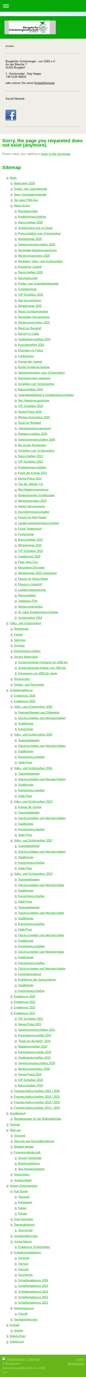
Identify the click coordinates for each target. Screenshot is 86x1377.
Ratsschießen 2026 (30, 222)
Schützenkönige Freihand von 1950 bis (43, 662)
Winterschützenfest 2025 (34, 322)
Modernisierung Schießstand (36, 495)
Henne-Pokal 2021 (29, 1024)
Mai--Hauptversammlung (33, 400)
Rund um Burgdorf (29, 328)
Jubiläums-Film (27, 601)
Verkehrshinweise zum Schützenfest (41, 372)
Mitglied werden (24, 1146)
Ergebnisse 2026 (24, 695)
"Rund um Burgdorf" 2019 (34, 1041)
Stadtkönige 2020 (29, 556)
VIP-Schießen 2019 (30, 1080)
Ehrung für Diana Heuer (33, 578)
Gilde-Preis (25, 762)
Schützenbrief (23, 1180)
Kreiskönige (25, 729)
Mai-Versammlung (29, 300)
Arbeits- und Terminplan (29, 684)
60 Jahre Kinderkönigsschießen (38, 612)
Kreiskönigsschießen (27, 651)
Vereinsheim (22, 1174)
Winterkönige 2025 (30, 306)
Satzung (23, 1269)
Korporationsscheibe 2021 (34, 1035)
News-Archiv (22, 205)
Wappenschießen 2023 (32, 434)
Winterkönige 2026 (30, 239)
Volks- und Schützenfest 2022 (33, 840)
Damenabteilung (24, 1224)
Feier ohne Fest (28, 562)
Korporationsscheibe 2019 (34, 1052)
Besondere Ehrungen (31, 567)
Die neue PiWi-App (26, 200)
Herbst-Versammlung (31, 506)
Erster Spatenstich (30, 528)
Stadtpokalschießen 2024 (34, 339)
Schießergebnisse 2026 (33, 1280)
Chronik (23, 1313)
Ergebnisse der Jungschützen (37, 979)
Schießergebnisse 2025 (33, 1286)
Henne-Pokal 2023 (29, 478)
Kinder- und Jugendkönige (30, 188)
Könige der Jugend (30, 361)
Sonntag (19, 645)
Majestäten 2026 (24, 183)
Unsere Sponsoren (30, 1158)
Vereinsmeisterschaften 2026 (36, 244)
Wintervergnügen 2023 (32, 500)
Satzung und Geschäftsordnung (34, 1141)
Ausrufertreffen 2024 (31, 344)
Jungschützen (23, 1241)
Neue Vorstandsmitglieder (30, 194)
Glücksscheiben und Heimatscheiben (41, 718)
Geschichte (25, 1230)
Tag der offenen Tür (30, 484)
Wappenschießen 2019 (32, 1046)
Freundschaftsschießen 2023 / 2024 (37, 1102)
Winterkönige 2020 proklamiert (37, 573)
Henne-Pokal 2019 (29, 1074)
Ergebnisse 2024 (24, 996)
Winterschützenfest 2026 (34, 255)
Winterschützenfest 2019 (34, 1069)
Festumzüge (26, 534)
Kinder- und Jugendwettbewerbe (38, 283)
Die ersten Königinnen (32, 445)
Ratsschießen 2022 (30, 539)
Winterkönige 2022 (30, 545)
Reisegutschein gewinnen (34, 378)
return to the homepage (55, 154)
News (13, 177)
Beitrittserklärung (29, 1163)
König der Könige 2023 (32, 473)
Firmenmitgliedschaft (27, 1152)
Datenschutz (18, 1336)
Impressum (17, 1341)
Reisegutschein (28, 211)
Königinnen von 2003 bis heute (37, 673)
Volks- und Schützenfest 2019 (33, 873)
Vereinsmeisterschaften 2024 (36, 439)
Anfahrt (18, 1330)
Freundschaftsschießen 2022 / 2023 (37, 1107)
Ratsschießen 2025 (30, 272)
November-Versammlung (33, 317)
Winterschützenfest (30, 606)
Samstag (19, 640)
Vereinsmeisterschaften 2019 (36, 1063)
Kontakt (15, 1325)
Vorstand (19, 1135)
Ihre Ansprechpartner (31, 1169)
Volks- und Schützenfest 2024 (33, 768)
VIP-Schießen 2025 (30, 294)
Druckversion (16, 1359)
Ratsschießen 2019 (30, 1085)
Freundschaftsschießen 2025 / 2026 (37, 1091)
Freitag (18, 634)
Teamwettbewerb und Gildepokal (38, 712)
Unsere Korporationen (23, 1185)
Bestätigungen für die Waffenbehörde (37, 1118)
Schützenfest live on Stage (35, 228)
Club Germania (23, 1219)
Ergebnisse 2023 (24, 1002)
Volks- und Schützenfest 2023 (33, 801)
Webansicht (75, 1363)
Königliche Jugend (29, 266)
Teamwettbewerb (28, 740)
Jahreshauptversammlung (34, 428)
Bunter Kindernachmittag (34, 367)
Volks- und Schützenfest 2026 (33, 706)
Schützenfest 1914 (30, 617)
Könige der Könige (29, 807)
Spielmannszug (24, 1308)
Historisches (22, 679)
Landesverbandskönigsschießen (38, 523)
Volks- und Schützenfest (25, 623)
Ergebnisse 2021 (24, 1013)
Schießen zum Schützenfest (36, 384)
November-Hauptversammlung (37, 250)
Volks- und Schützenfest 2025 (33, 734)
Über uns (15, 1130)
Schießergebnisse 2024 (33, 1291)
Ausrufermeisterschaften (33, 512)
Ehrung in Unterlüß (30, 584)
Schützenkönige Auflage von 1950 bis (42, 667)
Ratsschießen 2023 (30, 456)
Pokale (22, 1213)
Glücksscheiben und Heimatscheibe (41, 885)
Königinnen (25, 1202)
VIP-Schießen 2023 (30, 461)
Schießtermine (27, 289)
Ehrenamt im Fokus (30, 350)
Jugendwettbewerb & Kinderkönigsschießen (46, 395)
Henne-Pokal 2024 (29, 411)
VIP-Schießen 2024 (30, 406)
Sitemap (33, 1359)
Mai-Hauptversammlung (33, 489)
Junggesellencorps (26, 1236)
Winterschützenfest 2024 (34, 417)
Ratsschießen (27, 595)
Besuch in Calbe (28, 333)
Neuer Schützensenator (33, 311)
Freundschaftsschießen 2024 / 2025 (37, 1096)
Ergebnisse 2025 (24, 701)
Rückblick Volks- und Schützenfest (40, 261)
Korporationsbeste (29, 974)
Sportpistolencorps (26, 1319)
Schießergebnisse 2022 (33, 1302)
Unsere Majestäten (26, 656)
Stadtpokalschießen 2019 (34, 1057)
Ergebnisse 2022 (24, 1007)
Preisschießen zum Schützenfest (39, 233)
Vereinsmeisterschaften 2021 (36, 1029)
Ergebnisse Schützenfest (34, 1247)
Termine (15, 1124)
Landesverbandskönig (32, 590)
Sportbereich (18, 1113)
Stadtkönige (25, 723)
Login (80, 1359)
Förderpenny (26, 356)
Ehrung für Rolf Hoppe (32, 517)
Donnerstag (21, 628)
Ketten (22, 1208)
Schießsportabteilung (27, 1252)
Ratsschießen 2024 (30, 389)
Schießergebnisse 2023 (33, 1297)
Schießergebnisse (21, 690)
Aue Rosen (21, 1191)
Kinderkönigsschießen (32, 216)
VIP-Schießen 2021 (30, 551)
